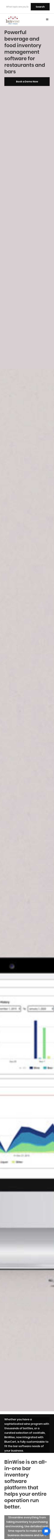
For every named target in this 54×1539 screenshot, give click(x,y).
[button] (47, 19)
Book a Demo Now (27, 81)
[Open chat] (46, 1531)
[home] (12, 20)
